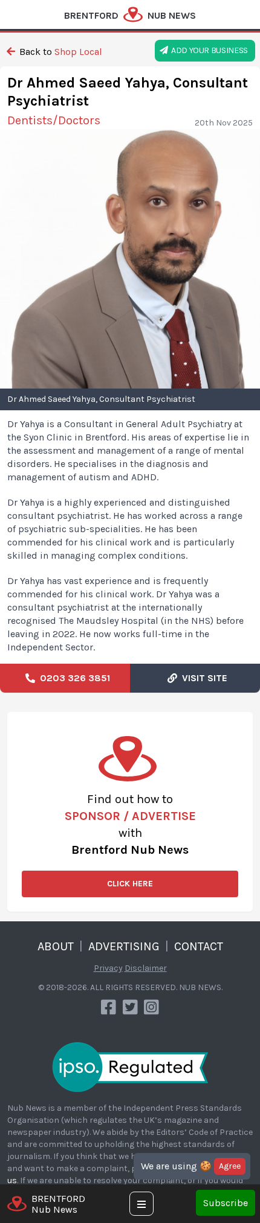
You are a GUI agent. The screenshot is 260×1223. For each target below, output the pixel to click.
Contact (198, 946)
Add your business (208, 50)
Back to (59, 51)
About (55, 946)
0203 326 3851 (72, 678)
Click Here (130, 883)
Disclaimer (146, 968)
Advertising (124, 946)
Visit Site (202, 678)
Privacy (108, 968)
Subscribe (225, 1203)
